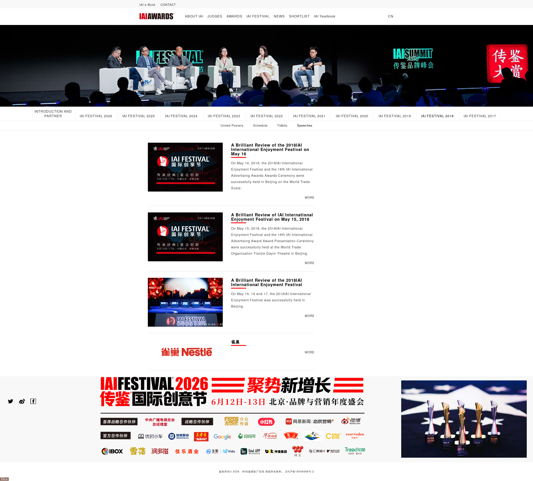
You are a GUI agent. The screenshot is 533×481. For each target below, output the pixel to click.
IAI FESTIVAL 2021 (309, 115)
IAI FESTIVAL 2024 (181, 115)
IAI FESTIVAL (258, 16)
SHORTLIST (299, 16)
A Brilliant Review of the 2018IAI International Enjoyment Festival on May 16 (270, 150)
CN (391, 16)
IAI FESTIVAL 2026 (96, 115)
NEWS (279, 16)
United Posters (232, 125)
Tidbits (282, 125)
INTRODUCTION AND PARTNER (53, 113)
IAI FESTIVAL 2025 (138, 115)
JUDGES (214, 16)
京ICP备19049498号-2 (299, 471)
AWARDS (234, 16)
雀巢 (235, 342)
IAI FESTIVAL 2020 (352, 115)
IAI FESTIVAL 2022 (266, 115)
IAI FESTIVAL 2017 (480, 115)
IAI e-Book (147, 4)
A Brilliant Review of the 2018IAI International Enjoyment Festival (266, 282)
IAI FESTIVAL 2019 (395, 115)
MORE (309, 197)
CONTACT (168, 4)
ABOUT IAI (194, 16)
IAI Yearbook (324, 16)
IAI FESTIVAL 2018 (437, 115)
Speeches (305, 125)
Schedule (260, 125)
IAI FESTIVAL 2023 (224, 115)
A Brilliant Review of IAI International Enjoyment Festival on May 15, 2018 (272, 217)
